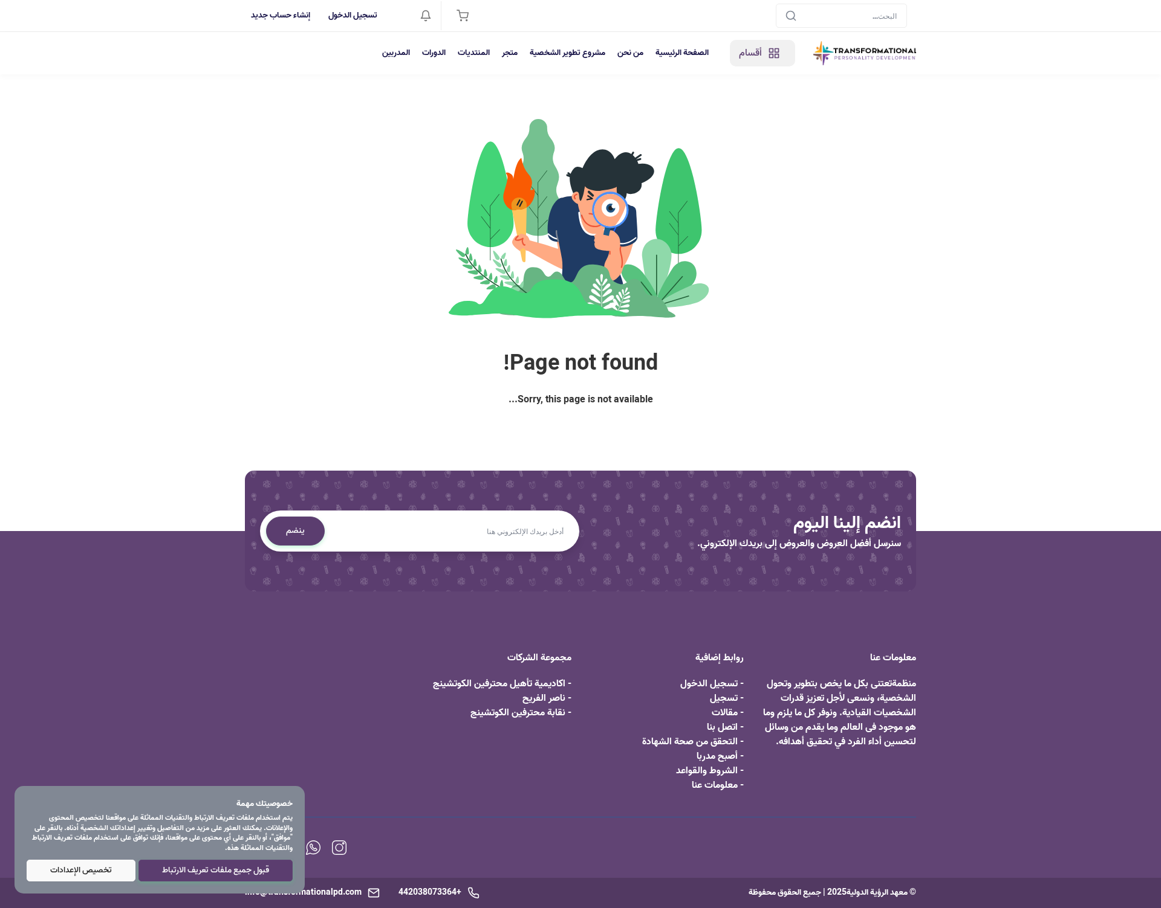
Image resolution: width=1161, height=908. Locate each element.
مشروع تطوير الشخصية (567, 53)
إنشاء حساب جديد (280, 15)
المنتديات (474, 53)
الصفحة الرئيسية (682, 53)
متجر (510, 53)
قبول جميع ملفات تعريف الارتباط (215, 870)
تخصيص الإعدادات (81, 870)
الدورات (434, 53)
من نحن (630, 53)
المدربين (396, 53)
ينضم (295, 531)
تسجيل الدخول (352, 15)
